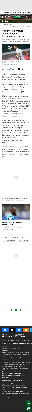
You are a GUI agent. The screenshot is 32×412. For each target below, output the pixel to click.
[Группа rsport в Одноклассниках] (26, 330)
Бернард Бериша (14, 237)
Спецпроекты (6, 343)
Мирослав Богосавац (9, 240)
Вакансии (5, 350)
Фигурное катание (13, 340)
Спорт (23, 237)
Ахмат (19, 240)
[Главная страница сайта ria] (2, 16)
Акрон (21, 201)
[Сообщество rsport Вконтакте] (19, 330)
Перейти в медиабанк (7, 63)
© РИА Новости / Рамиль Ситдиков (10, 61)
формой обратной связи (9, 397)
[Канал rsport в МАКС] (5, 330)
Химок (4, 101)
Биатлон (23, 340)
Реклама (15, 343)
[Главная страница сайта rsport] (10, 16)
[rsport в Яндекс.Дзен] (12, 330)
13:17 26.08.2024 (7, 25)
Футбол (5, 237)
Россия (26, 240)
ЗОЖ (28, 340)
